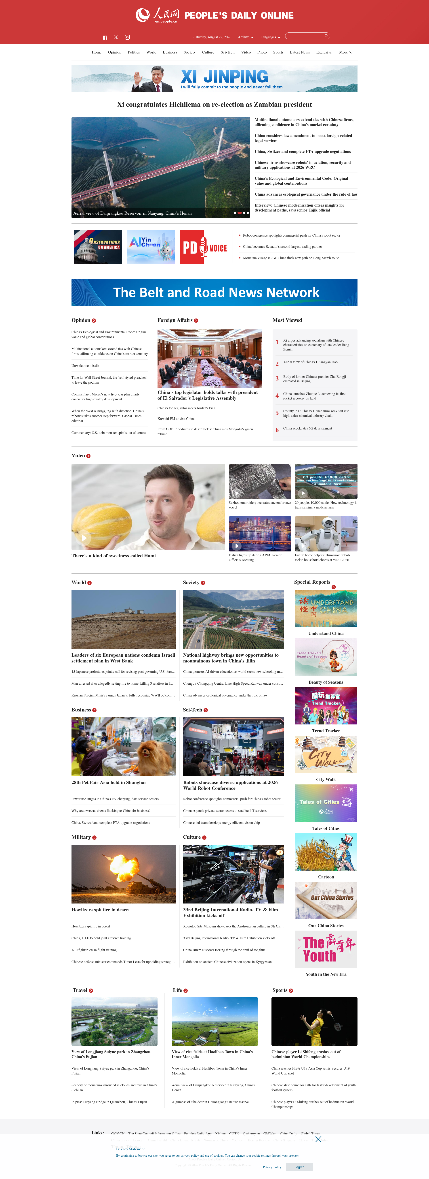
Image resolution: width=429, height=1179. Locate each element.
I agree (299, 1167)
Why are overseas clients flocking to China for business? (111, 810)
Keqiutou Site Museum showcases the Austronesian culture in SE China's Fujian (239, 926)
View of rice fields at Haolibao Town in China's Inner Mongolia (212, 1054)
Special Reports (312, 581)
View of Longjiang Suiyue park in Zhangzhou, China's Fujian (111, 1054)
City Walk (326, 779)
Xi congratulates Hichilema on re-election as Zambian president (214, 104)
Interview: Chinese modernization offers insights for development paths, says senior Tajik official (299, 207)
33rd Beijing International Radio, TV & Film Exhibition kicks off (230, 912)
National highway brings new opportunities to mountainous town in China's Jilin (231, 657)
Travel (80, 990)
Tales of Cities (326, 828)
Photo (262, 52)
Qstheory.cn (251, 1133)
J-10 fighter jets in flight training (94, 949)
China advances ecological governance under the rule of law (306, 194)
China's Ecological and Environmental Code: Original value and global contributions (150, 213)
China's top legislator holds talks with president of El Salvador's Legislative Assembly (208, 395)
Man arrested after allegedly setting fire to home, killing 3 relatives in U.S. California (131, 683)
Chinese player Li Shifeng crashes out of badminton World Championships (306, 1054)
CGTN (234, 1133)
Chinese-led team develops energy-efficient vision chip (221, 822)
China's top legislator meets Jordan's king (186, 408)
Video (246, 52)
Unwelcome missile (85, 365)
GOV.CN (118, 1133)
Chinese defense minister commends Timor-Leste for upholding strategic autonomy (130, 961)
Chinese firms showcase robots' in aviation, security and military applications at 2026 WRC (303, 164)
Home (97, 52)
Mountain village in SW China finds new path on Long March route (291, 257)
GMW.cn (269, 1133)
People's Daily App (198, 1133)
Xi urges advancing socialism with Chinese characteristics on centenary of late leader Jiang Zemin (316, 344)
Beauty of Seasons (326, 682)
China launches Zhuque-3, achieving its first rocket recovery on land (314, 395)
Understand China (326, 633)
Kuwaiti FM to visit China (176, 418)
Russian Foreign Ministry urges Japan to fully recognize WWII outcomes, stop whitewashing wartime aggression (151, 695)
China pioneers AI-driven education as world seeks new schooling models (235, 671)
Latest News (300, 52)
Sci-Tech (228, 52)
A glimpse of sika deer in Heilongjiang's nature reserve (210, 1101)
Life (177, 990)
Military (81, 837)
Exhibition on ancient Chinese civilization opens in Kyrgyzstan (227, 961)
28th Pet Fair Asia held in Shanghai (109, 782)
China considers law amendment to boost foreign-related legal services (303, 137)
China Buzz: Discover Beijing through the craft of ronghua (224, 949)
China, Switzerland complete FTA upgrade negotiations (303, 151)
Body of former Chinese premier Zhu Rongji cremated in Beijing (314, 378)
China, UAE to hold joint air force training (101, 938)
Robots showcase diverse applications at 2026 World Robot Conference (230, 785)
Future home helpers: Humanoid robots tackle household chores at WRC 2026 (322, 557)
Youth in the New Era (326, 974)
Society (190, 52)
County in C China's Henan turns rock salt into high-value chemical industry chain (316, 413)
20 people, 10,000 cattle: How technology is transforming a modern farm (326, 505)
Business (170, 52)
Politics (134, 52)
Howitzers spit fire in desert (101, 909)
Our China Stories (326, 925)
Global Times (310, 1133)
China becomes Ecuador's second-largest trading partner (282, 246)
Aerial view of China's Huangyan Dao (310, 362)
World (151, 52)
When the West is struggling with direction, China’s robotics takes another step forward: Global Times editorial (108, 415)
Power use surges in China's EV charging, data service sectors (115, 798)
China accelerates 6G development (307, 428)
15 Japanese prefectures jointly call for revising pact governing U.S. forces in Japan (129, 671)
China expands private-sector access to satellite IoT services (225, 810)
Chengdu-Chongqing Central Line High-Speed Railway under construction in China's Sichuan (250, 683)
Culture (208, 52)
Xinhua (220, 1133)
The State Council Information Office (154, 1133)
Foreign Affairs (175, 320)
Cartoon (326, 877)
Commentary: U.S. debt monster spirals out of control (109, 432)
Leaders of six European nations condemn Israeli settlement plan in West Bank (123, 657)
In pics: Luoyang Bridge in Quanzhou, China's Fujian (109, 1101)
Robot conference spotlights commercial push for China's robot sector (291, 235)
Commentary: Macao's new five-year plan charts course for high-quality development (105, 396)
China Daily (288, 1133)
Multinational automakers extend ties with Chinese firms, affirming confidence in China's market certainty (304, 122)
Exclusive (324, 52)
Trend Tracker (326, 730)
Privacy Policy (272, 1167)
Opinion (114, 52)
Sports (278, 52)
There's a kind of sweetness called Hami (114, 555)
